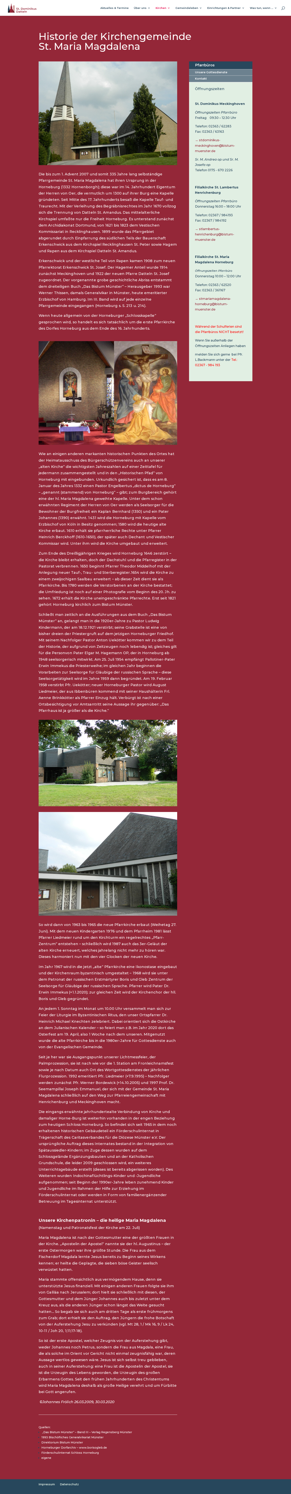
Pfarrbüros (205, 65)
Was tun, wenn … (261, 8)
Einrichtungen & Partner (224, 8)
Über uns (140, 8)
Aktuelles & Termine (114, 8)
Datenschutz (69, 1484)
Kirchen (161, 8)
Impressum (47, 1484)
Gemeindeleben (186, 8)
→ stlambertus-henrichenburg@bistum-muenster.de (214, 234)
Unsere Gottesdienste (211, 72)
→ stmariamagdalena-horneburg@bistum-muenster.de (213, 304)
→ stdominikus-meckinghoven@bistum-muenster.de (215, 145)
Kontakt (201, 78)
